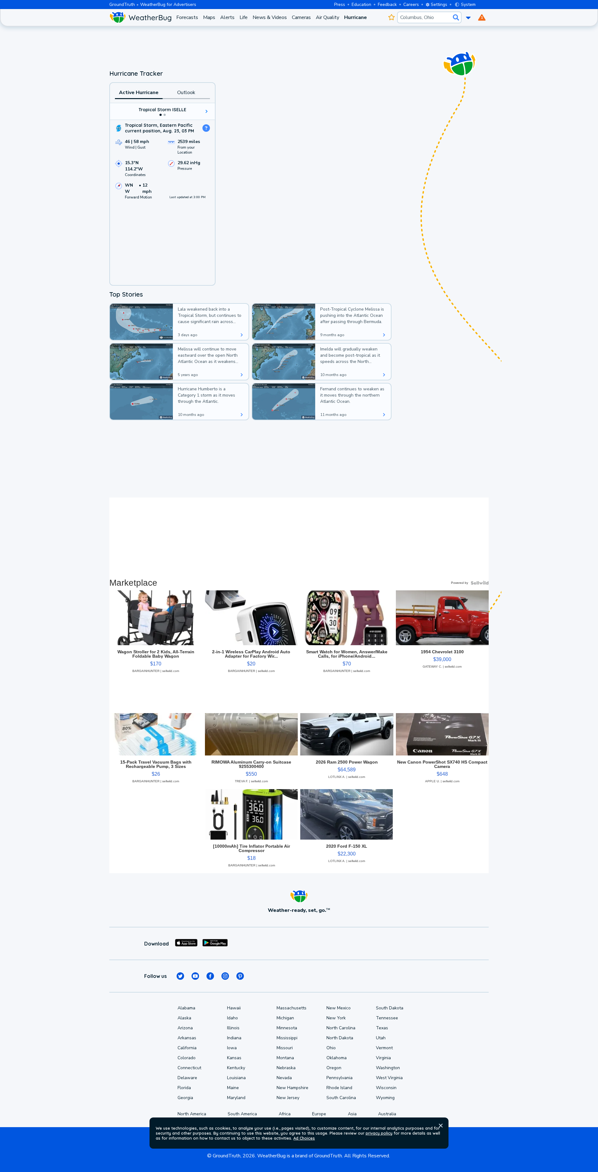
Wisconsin (386, 1088)
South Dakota (389, 1008)
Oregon (333, 1068)
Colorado (187, 1058)
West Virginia (389, 1078)
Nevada (284, 1078)
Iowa (232, 1048)
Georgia (185, 1098)
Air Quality (327, 17)
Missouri (285, 1048)
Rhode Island (339, 1088)
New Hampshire (292, 1088)
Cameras (301, 17)
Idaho (232, 1018)
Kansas (234, 1058)
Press (339, 4)
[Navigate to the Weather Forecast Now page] (140, 17)
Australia (387, 1114)
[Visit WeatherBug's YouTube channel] (195, 976)
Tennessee (387, 1018)
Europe (319, 1114)
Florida (184, 1088)
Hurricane (355, 17)
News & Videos (270, 17)
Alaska (184, 1018)
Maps (209, 17)
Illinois (233, 1028)
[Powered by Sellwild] (480, 583)
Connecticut (189, 1068)
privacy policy (379, 1133)
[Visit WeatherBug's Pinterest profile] (240, 976)
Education (361, 4)
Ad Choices (304, 1138)
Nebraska (286, 1068)
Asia (352, 1114)
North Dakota (339, 1038)
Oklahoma (336, 1058)
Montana (285, 1058)
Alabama (186, 1008)
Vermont (384, 1048)
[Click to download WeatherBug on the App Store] (186, 943)
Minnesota (287, 1028)
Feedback (387, 4)
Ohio (331, 1048)
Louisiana (236, 1078)
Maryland (236, 1098)
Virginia (383, 1058)
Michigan (285, 1018)
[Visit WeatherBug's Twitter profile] (180, 976)
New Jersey (288, 1098)
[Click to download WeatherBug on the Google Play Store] (215, 943)
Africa (285, 1114)
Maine (233, 1088)
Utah (381, 1038)
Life (244, 17)
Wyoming (385, 1098)
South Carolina (341, 1098)
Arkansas (187, 1038)
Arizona (185, 1028)
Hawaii (234, 1008)
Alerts (227, 17)
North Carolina (340, 1028)
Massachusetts (291, 1008)
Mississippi (287, 1038)
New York (336, 1018)
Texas (382, 1028)
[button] (441, 1125)
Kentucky (236, 1068)
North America (192, 1114)
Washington (388, 1068)
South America (242, 1114)
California (187, 1048)
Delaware (187, 1078)
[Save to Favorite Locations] (391, 17)
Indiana (234, 1038)
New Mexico (338, 1008)
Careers (411, 4)
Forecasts (187, 17)
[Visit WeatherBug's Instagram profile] (225, 976)
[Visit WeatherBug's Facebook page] (210, 976)
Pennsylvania (339, 1078)
